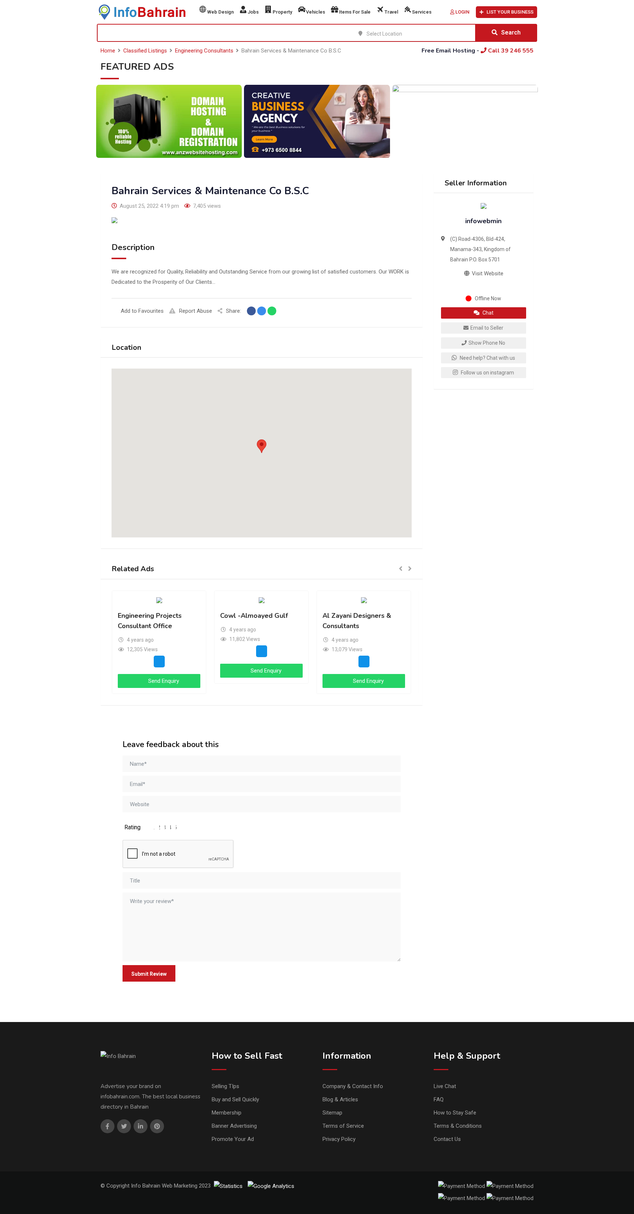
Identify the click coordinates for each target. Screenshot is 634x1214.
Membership (226, 1112)
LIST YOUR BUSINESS (510, 12)
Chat (487, 313)
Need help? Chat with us (487, 358)
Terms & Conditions (458, 1126)
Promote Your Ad (233, 1139)
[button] (261, 446)
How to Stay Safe (455, 1112)
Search (511, 32)
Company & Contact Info (353, 1086)
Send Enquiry (163, 681)
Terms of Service (343, 1126)
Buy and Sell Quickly (235, 1099)
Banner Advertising (234, 1126)
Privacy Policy (339, 1139)
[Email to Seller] (159, 661)
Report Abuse (195, 311)
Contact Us (447, 1139)
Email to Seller (486, 328)
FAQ (439, 1099)
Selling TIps (225, 1086)
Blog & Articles (340, 1099)
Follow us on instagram (487, 373)
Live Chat (445, 1086)
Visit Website (486, 273)
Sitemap (332, 1112)
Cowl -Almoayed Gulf (254, 615)
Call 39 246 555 (510, 51)
